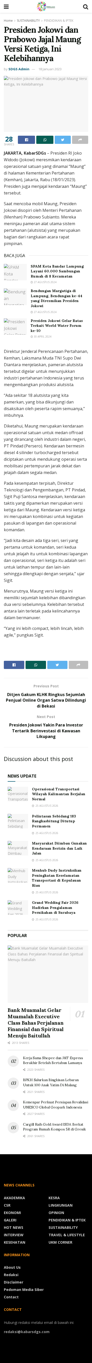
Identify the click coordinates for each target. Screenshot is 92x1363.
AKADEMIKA (14, 1197)
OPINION (56, 1212)
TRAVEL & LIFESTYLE (67, 1234)
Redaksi (11, 1274)
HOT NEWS (13, 1227)
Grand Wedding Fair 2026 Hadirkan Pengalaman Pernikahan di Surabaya (55, 907)
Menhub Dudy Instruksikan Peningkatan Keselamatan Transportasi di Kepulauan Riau (57, 878)
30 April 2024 (42, 336)
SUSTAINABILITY (28, 20)
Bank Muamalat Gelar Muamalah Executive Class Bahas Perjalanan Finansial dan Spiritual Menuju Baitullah (36, 1023)
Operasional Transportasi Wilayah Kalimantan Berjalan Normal (58, 794)
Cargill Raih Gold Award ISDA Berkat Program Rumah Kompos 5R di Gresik (54, 1127)
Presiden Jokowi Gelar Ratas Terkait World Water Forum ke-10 (57, 325)
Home (8, 20)
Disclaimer (13, 1282)
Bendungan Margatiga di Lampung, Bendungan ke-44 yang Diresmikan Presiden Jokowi (56, 298)
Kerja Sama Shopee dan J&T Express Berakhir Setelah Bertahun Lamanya (53, 1060)
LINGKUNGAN (61, 1205)
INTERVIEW (14, 1234)
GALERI (10, 1220)
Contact (11, 1297)
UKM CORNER (60, 1242)
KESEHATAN (14, 1242)
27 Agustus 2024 (44, 282)
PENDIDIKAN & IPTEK (58, 20)
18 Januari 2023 (50, 69)
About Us (12, 1267)
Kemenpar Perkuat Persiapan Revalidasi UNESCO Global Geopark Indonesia (55, 1105)
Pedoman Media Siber (24, 1289)
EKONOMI (12, 1212)
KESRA (54, 1197)
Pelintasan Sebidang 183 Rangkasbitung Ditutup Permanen (54, 821)
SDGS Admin (18, 69)
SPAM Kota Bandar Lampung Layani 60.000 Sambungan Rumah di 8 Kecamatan (57, 271)
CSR (7, 1205)
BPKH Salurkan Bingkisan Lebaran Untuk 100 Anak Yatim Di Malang (50, 1082)
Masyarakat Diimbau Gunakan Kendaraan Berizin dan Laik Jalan (59, 848)
